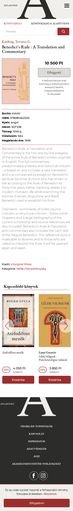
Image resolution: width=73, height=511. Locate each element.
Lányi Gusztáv (47, 352)
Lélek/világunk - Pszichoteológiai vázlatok (53, 358)
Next (66, 326)
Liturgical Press (21, 264)
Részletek (50, 494)
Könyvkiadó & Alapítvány (50, 23)
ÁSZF (37, 456)
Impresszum (36, 441)
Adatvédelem (36, 448)
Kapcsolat (36, 433)
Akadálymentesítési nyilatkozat (36, 463)
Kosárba (18, 380)
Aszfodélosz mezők (13, 352)
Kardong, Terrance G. (16, 41)
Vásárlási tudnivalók (36, 426)
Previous (7, 326)
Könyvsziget (13, 23)
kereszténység (36, 268)
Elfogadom (36, 503)
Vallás (20, 268)
